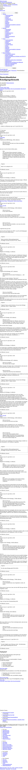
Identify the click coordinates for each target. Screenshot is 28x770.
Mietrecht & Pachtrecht (10, 36)
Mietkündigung (8, 61)
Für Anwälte (13, 768)
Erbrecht (7, 17)
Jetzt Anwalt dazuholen (15, 88)
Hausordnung (8, 57)
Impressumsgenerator (7, 746)
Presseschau (5, 736)
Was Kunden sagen (7, 735)
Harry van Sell (3, 205)
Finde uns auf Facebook (8, 745)
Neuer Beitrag (7, 88)
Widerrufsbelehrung (7, 765)
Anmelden (5, 734)
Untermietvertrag (8, 65)
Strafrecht (7, 27)
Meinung (7, 35)
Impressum (7, 58)
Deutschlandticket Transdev (8, 712)
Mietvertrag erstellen (7, 749)
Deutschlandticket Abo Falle (8, 714)
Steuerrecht (7, 25)
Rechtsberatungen (7, 5)
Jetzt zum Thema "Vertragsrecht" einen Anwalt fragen (11, 200)
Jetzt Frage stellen (3, 668)
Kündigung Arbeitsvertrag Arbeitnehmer (13, 59)
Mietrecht (7, 23)
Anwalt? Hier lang (4, 69)
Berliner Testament (9, 55)
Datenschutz (5, 761)
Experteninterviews (9, 32)
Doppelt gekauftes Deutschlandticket (10, 717)
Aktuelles (5, 755)
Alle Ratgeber (8, 29)
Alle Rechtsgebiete (9, 15)
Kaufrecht (7, 22)
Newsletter (5, 742)
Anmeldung (5, 752)
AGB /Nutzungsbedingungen (7, 764)
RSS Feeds (5, 743)
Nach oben (2, 679)
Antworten (2, 88)
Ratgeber (5, 4)
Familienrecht (8, 18)
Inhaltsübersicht (6, 730)
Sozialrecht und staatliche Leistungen (12, 24)
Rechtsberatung (6, 733)
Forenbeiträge (14, 4)
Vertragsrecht (14, 70)
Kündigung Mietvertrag (7, 748)
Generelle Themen (9, 20)
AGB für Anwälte (18, 767)
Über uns (4, 759)
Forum (4, 38)
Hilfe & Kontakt (3, 1)
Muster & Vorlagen (6, 52)
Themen (4, 14)
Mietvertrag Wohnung (9, 64)
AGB (4, 756)
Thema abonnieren (10, 82)
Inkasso (6, 21)
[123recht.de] (6, 2)
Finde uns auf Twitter (7, 744)
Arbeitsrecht (7, 16)
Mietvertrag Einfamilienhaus (11, 63)
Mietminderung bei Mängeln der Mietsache (14, 62)
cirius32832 (2, 137)
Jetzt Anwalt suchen (4, 677)
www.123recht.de (3, 70)
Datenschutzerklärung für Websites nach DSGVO (15, 56)
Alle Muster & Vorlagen (10, 54)
